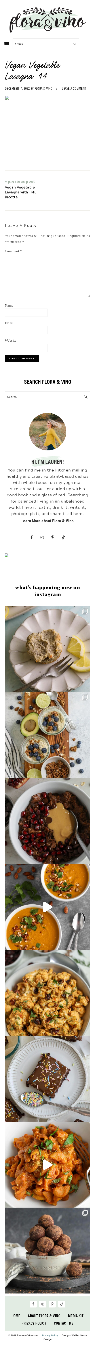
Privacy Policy (33, 1323)
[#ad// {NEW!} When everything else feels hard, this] (47, 907)
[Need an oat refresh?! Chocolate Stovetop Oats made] (47, 821)
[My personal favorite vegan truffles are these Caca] (47, 1251)
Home (15, 1315)
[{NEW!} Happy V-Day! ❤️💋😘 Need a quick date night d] (47, 1165)
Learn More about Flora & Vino (47, 520)
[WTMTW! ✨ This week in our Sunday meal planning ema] (47, 735)
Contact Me (64, 1323)
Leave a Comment (74, 88)
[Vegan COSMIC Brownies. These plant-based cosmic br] (47, 1079)
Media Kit (76, 1315)
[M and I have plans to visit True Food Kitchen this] (47, 993)
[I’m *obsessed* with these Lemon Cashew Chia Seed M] (47, 649)
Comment (13, 251)
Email (9, 323)
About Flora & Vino (44, 1315)
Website (11, 340)
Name (9, 305)
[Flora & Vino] (47, 31)
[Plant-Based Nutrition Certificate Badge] (6, 556)
